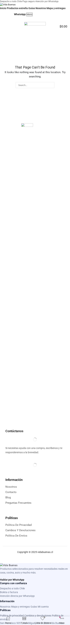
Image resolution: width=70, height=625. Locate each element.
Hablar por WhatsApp (12, 579)
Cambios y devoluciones (37, 615)
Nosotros (41, 8)
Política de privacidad (12, 615)
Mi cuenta (43, 606)
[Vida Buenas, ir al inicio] (8, 4)
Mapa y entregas (56, 8)
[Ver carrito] (10, 14)
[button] (4, 25)
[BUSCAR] (51, 85)
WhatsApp (20, 14)
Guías (31, 8)
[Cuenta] (3, 14)
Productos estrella (17, 8)
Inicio (3, 8)
